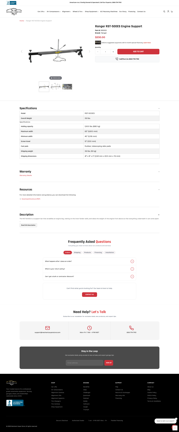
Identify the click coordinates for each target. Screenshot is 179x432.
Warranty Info (120, 395)
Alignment (66, 11)
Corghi (85, 407)
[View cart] (172, 11)
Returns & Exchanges (122, 392)
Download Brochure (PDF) (31, 199)
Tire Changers (56, 401)
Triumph (86, 410)
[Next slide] (89, 51)
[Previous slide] (22, 51)
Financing (131, 11)
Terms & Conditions (154, 401)
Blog (148, 390)
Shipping (77, 252)
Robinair (86, 398)
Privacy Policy (152, 398)
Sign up (108, 363)
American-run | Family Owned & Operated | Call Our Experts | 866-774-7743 (95, 2)
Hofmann (86, 404)
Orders (67, 252)
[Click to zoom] (56, 52)
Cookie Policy (151, 392)
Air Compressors (53, 11)
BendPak (86, 387)
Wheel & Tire (77, 11)
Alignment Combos (57, 392)
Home (22, 21)
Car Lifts (41, 11)
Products (87, 252)
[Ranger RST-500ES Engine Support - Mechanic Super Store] (44, 87)
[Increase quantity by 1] (113, 51)
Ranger (104, 33)
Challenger (86, 392)
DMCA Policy (151, 395)
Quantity (98, 47)
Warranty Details (26, 175)
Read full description (28, 225)
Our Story (122, 11)
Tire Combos (55, 404)
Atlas (85, 390)
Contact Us (141, 11)
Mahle (85, 401)
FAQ (116, 387)
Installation (110, 252)
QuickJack (86, 395)
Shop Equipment (91, 11)
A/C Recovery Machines (108, 11)
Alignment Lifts (56, 395)
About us (150, 387)
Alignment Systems (57, 398)
